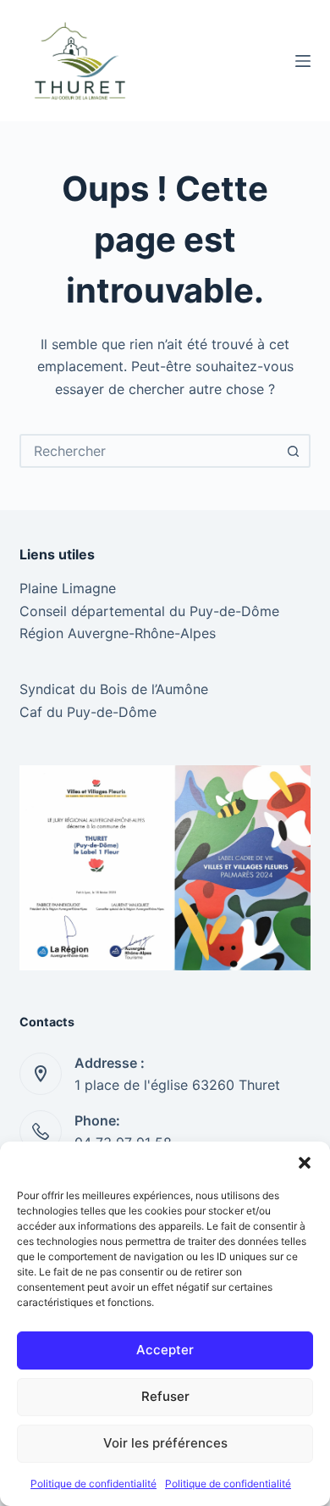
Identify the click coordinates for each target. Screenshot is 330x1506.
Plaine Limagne (67, 588)
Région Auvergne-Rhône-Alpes (117, 633)
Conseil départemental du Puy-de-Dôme (149, 611)
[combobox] (149, 451)
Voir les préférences (165, 1443)
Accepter (165, 1350)
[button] (304, 1162)
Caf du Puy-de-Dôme (88, 711)
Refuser (165, 1396)
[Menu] (303, 61)
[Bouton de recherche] (293, 451)
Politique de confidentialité (93, 1483)
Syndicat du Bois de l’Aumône (113, 689)
